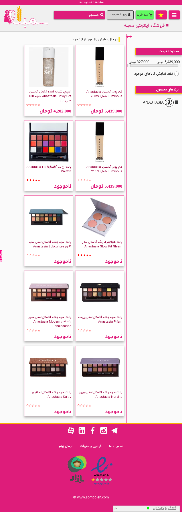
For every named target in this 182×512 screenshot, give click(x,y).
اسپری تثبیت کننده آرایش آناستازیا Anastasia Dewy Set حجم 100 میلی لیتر (50, 96)
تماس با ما (116, 446)
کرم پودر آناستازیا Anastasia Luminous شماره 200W (104, 94)
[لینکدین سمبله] (82, 433)
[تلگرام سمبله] (114, 433)
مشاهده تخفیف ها (91, 2)
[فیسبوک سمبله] (92, 433)
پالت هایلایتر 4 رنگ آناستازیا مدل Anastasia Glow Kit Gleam (101, 244)
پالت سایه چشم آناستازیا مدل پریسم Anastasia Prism (100, 319)
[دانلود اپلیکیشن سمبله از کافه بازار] (77, 485)
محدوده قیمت (169, 51)
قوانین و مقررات (90, 446)
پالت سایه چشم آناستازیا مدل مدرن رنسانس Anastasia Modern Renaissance (49, 322)
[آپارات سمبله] (71, 433)
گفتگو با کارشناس (162, 508)
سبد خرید (143, 15)
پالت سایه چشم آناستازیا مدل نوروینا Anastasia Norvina (100, 395)
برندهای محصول (167, 89)
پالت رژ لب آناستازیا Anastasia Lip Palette (48, 169)
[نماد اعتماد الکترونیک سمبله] (101, 485)
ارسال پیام (66, 446)
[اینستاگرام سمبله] (103, 433)
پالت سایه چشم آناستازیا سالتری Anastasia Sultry (51, 395)
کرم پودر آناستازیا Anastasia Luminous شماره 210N (104, 169)
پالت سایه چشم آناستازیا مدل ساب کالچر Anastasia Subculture (50, 244)
